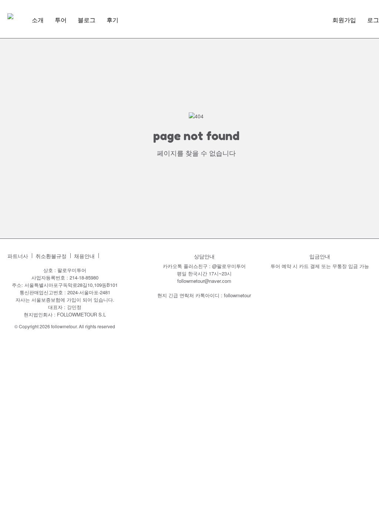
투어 (61, 20)
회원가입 (344, 20)
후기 (112, 20)
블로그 (86, 20)
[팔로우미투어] (10, 16)
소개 (38, 20)
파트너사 (17, 256)
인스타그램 (108, 256)
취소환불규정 (51, 256)
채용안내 (84, 256)
